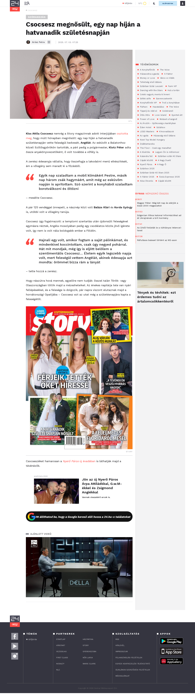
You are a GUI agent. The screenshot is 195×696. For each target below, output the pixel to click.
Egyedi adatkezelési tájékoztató (132, 664)
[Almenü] (27, 3)
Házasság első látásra (164, 135)
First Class (62, 658)
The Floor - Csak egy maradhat (155, 148)
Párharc (143, 107)
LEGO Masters (146, 131)
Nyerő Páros (145, 164)
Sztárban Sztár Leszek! (151, 86)
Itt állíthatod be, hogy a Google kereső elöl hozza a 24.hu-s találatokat (82, 516)
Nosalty (60, 664)
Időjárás (128, 3)
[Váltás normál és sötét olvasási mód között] (154, 3)
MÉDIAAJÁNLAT (122, 676)
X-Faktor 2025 (146, 177)
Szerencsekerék (163, 98)
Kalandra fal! (146, 156)
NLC (58, 670)
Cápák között (146, 160)
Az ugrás (144, 135)
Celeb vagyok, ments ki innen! (154, 94)
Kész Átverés (146, 181)
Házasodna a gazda (149, 74)
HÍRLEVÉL (119, 645)
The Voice (164, 70)
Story (86, 645)
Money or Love (147, 78)
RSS (117, 639)
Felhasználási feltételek (128, 658)
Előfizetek (168, 3)
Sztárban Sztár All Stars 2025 (154, 173)
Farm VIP (172, 86)
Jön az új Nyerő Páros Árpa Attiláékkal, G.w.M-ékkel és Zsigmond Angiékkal (102, 486)
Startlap (60, 639)
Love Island (160, 115)
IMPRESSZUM (121, 651)
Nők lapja (88, 658)
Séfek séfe (145, 98)
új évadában (79, 461)
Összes (164, 193)
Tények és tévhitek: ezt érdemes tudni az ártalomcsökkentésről (156, 297)
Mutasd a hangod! (168, 119)
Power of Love (146, 119)
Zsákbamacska (146, 144)
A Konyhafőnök (147, 70)
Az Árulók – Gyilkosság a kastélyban (157, 123)
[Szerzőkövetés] (49, 42)
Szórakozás (37, 17)
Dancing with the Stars (151, 90)
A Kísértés (144, 152)
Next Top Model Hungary (152, 140)
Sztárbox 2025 (146, 168)
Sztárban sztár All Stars (169, 156)
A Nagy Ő (161, 164)
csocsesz (32, 10)
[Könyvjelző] (13, 149)
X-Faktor (168, 74)
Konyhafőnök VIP (148, 103)
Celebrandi (167, 111)
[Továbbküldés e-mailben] (13, 139)
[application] (79, 567)
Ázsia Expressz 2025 (169, 177)
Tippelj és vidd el (148, 111)
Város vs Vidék (166, 78)
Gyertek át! (177, 115)
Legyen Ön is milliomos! (166, 152)
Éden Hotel (145, 127)
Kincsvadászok (166, 131)
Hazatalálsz (158, 107)
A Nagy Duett (164, 160)
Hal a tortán (173, 90)
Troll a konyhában (170, 103)
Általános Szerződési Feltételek (132, 670)
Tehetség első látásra (150, 82)
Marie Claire (89, 664)
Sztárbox (160, 127)
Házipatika (88, 639)
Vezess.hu (61, 651)
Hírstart (60, 645)
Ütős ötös (144, 115)
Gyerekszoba (89, 651)
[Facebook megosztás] (13, 131)
